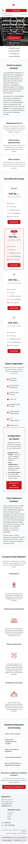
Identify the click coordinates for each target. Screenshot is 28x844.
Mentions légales (7, 840)
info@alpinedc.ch (6, 806)
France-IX (19, 833)
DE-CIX (25, 833)
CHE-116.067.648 (10, 825)
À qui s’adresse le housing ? (13, 757)
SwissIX (8, 833)
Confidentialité (17, 840)
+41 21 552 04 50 (8, 15)
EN (22, 14)
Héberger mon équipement (14, 787)
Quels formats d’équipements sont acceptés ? (11, 741)
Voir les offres (14, 38)
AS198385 (8, 822)
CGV (24, 840)
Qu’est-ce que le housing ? (13, 734)
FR (19, 14)
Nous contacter (14, 43)
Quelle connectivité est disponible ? (12, 750)
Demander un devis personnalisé (14, 485)
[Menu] (2, 10)
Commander (14, 222)
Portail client (16, 10)
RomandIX (13, 833)
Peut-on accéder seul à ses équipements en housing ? (13, 764)
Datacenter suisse (14, 810)
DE (25, 14)
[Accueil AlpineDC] (13, 4)
